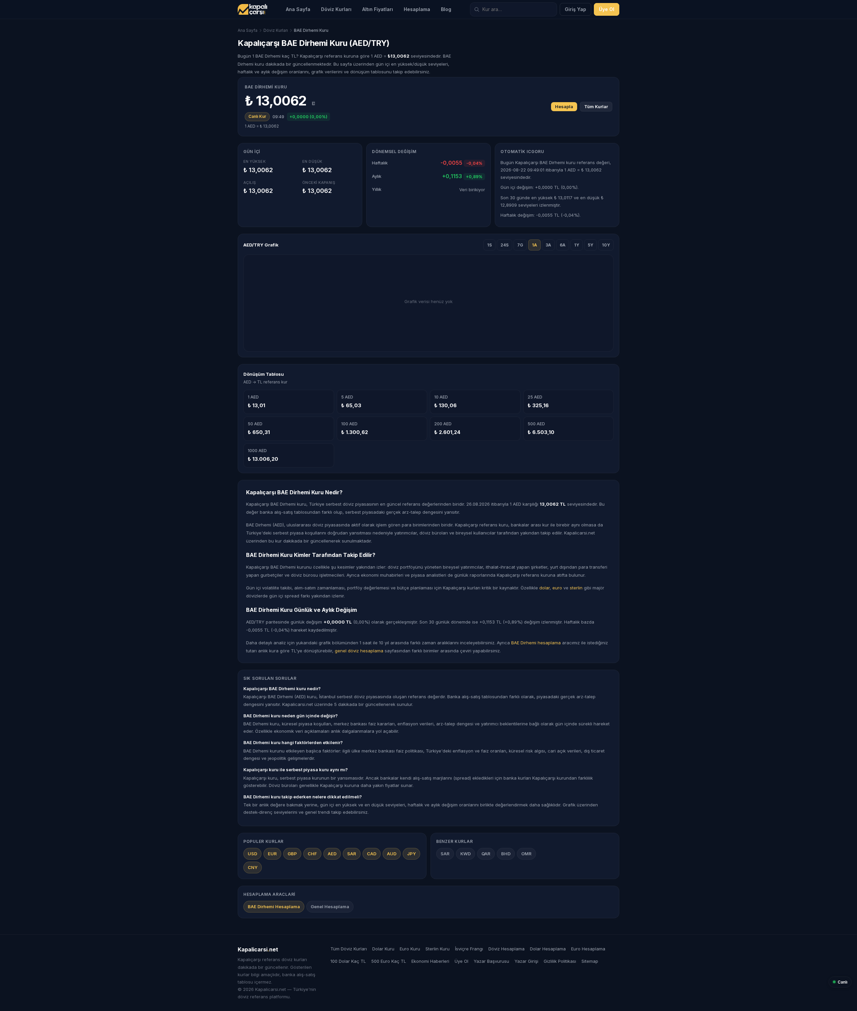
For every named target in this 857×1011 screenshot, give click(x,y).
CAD (371, 853)
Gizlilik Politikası (560, 961)
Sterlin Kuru (437, 948)
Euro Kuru (410, 948)
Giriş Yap (575, 9)
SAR (351, 853)
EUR (272, 853)
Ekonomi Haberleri (430, 961)
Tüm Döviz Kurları (348, 948)
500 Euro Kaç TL (388, 961)
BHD (506, 853)
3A (548, 244)
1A (534, 244)
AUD (391, 853)
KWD (465, 853)
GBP (292, 853)
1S (489, 244)
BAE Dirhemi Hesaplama (274, 906)
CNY (252, 867)
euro (557, 587)
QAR (485, 853)
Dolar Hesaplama (548, 948)
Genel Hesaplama (330, 906)
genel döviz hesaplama (359, 650)
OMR (526, 853)
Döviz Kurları (336, 9)
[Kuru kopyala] (313, 103)
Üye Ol (606, 9)
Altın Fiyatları (377, 9)
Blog (446, 9)
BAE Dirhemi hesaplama (536, 642)
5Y (590, 244)
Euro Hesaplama (588, 948)
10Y (606, 244)
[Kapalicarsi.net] (252, 9)
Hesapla (564, 106)
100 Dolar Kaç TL (348, 961)
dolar (544, 587)
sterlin (576, 587)
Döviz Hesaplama (506, 948)
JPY (411, 853)
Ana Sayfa (298, 9)
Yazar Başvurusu (491, 961)
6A (562, 244)
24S (504, 244)
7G (520, 244)
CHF (312, 853)
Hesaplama (417, 9)
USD (252, 853)
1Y (576, 244)
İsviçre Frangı (469, 948)
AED (332, 853)
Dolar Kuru (383, 948)
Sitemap (589, 961)
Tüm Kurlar (596, 106)
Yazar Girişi (526, 961)
